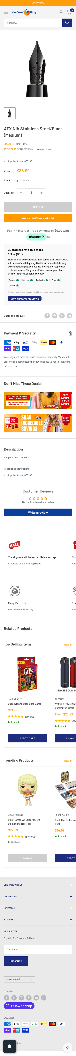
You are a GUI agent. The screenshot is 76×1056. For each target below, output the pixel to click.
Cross (7, 143)
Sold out (38, 207)
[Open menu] (6, 12)
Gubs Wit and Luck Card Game (24, 703)
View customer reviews (25, 298)
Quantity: (9, 192)
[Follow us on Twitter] (14, 998)
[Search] (67, 23)
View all (68, 644)
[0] (68, 12)
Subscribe (16, 961)
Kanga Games (15, 699)
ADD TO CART (27, 738)
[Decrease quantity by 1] (21, 193)
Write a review (38, 512)
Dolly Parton (15, 815)
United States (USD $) (16, 979)
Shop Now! (35, 563)
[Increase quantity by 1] (41, 193)
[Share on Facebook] (47, 315)
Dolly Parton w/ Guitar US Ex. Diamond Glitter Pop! (24, 821)
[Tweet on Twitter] (62, 315)
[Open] (9, 1046)
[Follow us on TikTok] (43, 998)
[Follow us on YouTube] (36, 998)
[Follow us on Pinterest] (29, 998)
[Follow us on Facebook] (6, 998)
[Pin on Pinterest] (54, 315)
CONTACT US (38, 2)
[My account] (61, 12)
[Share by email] (69, 315)
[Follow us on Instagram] (21, 998)
